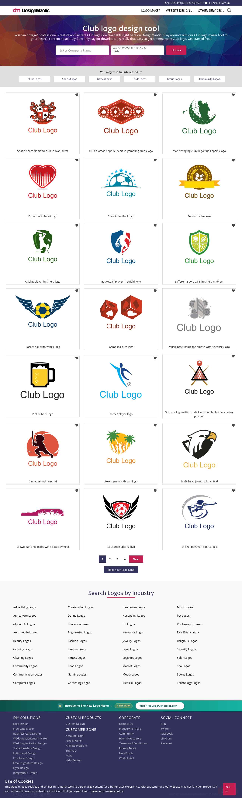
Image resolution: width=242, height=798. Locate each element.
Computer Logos (24, 683)
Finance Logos (77, 649)
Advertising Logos (24, 607)
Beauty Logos (22, 641)
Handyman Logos (134, 607)
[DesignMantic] (31, 10)
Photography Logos (189, 624)
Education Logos (78, 624)
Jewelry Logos (131, 641)
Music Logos (185, 607)
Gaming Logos (77, 674)
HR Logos (129, 624)
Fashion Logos (77, 641)
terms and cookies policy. (107, 791)
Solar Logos (184, 657)
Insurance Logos (133, 632)
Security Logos (186, 649)
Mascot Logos (131, 666)
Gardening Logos (79, 683)
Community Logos (209, 79)
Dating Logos (76, 615)
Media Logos (131, 674)
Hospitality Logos (134, 615)
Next (136, 559)
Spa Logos (183, 666)
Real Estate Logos (188, 632)
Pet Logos (183, 615)
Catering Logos (23, 649)
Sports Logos (69, 79)
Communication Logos (28, 674)
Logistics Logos (132, 657)
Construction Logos (80, 607)
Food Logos (75, 666)
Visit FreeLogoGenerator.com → (160, 705)
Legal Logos (130, 649)
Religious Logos (187, 641)
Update (176, 50)
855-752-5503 (194, 3)
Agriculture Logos (24, 615)
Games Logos (104, 79)
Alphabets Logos (24, 624)
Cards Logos (139, 79)
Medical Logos (132, 683)
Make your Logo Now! (121, 570)
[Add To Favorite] (77, 93)
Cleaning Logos (23, 657)
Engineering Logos (80, 632)
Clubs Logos (34, 79)
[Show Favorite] (205, 3)
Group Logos (174, 79)
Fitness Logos (76, 657)
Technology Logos (188, 683)
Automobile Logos (25, 632)
